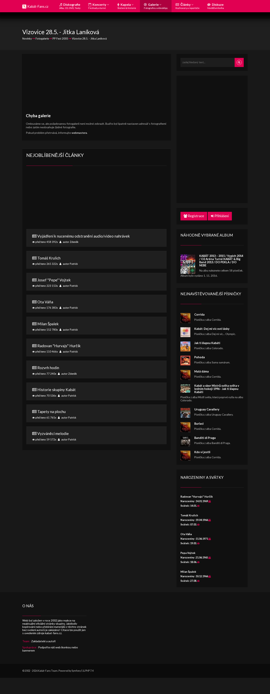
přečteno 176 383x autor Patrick (56, 304)
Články (187, 6)
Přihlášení (221, 216)
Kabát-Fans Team (48, 670)
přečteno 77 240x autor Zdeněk (56, 370)
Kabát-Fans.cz (37, 6)
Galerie (156, 6)
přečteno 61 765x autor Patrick (55, 414)
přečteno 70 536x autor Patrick (55, 392)
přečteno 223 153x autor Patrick (56, 283)
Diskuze (215, 6)
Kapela (126, 6)
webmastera (79, 132)
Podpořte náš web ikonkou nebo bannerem (50, 649)
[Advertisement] (96, 85)
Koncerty (97, 6)
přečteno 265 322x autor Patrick (56, 261)
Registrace (195, 216)
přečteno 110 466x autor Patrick (58, 348)
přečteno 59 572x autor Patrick (55, 436)
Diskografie (69, 6)
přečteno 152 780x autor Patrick (56, 326)
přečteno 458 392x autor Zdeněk (82, 239)
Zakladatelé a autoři (43, 641)
